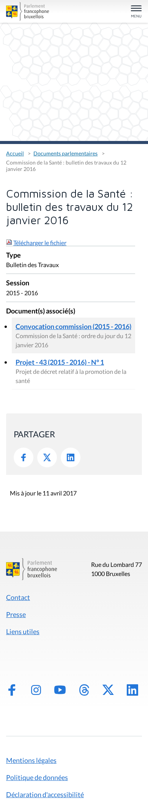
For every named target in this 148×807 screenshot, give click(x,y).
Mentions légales (31, 760)
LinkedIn (70, 457)
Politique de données (37, 777)
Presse (16, 614)
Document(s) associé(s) (40, 311)
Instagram (36, 690)
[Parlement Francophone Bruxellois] (27, 11)
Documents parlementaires (65, 153)
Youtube (60, 690)
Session (17, 283)
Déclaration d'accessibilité (45, 794)
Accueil (15, 153)
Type (13, 255)
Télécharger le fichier (39, 242)
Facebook (23, 457)
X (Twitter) (108, 690)
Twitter (47, 457)
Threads (84, 690)
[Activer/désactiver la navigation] (136, 12)
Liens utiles (22, 631)
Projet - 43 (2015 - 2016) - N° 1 (60, 362)
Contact (18, 597)
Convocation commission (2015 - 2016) (73, 326)
